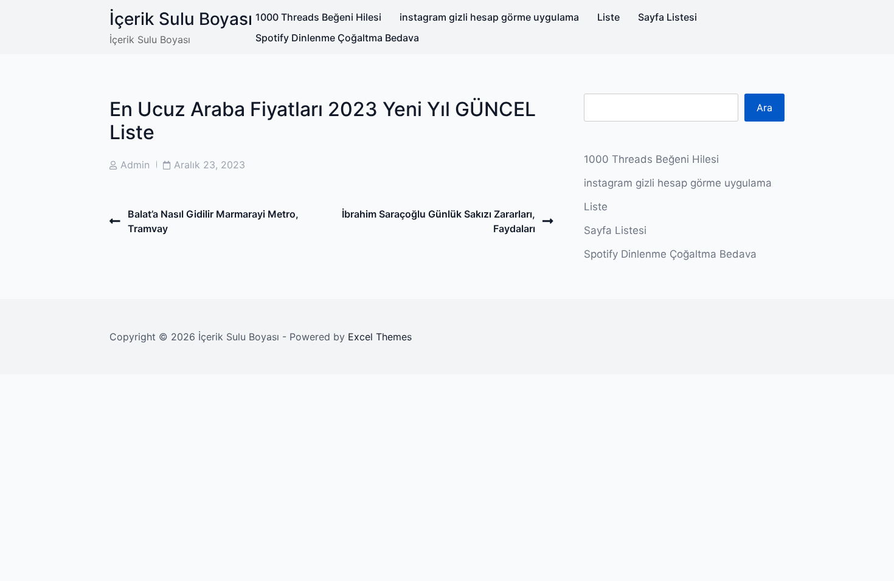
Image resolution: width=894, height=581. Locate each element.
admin (135, 165)
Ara (764, 107)
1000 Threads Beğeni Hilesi (318, 17)
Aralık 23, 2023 (209, 165)
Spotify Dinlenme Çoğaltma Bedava (337, 38)
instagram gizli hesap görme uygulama (489, 17)
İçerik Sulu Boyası (180, 19)
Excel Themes (380, 337)
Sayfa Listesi (667, 17)
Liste (608, 17)
